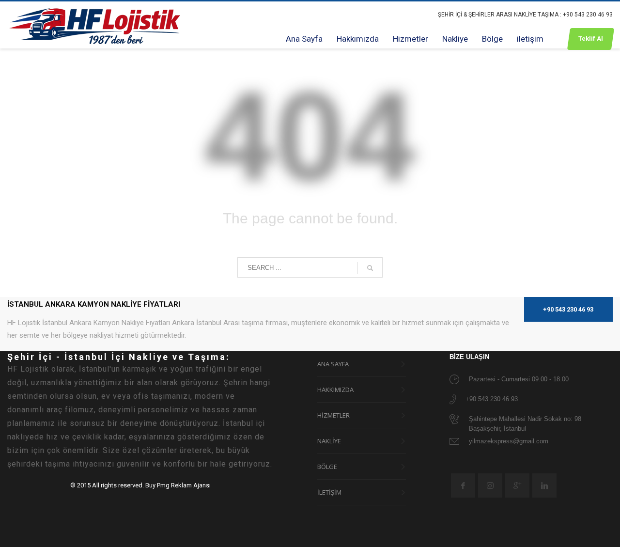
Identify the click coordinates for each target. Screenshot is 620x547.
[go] (370, 268)
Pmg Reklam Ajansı (184, 485)
